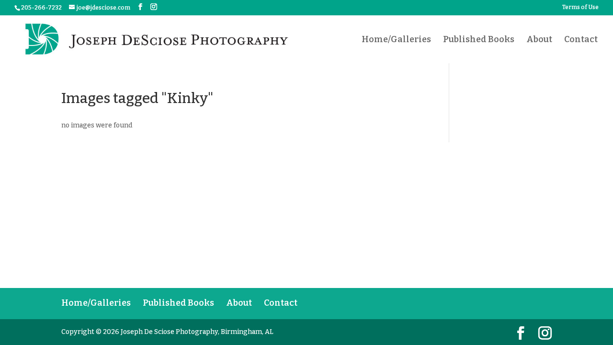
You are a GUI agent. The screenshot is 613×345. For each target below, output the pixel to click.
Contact (581, 40)
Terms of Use (580, 7)
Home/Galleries (396, 40)
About (539, 40)
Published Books (478, 40)
